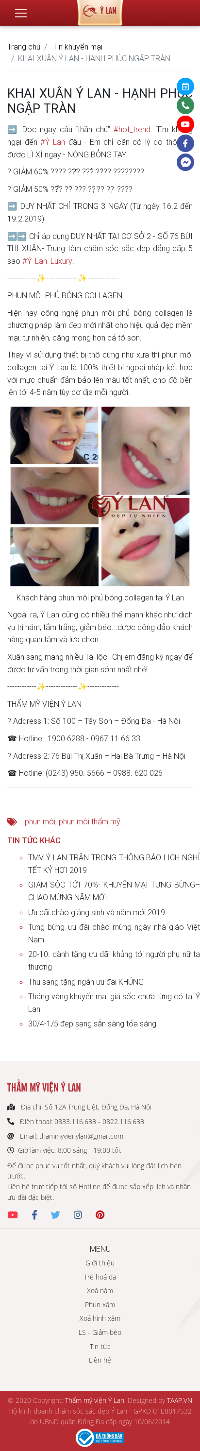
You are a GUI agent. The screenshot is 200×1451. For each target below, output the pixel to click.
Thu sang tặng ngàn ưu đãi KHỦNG (86, 982)
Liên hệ (100, 1360)
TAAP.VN (179, 1400)
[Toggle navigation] (21, 13)
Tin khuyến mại (77, 46)
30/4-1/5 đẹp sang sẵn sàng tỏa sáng (92, 1023)
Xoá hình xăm (100, 1318)
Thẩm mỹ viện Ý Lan (94, 1400)
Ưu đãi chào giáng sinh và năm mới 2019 (96, 912)
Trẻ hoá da (100, 1276)
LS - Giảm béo (100, 1332)
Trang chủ (23, 46)
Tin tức (100, 1346)
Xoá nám (100, 1290)
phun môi (40, 821)
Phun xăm (100, 1304)
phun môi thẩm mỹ (89, 821)
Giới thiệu (100, 1262)
